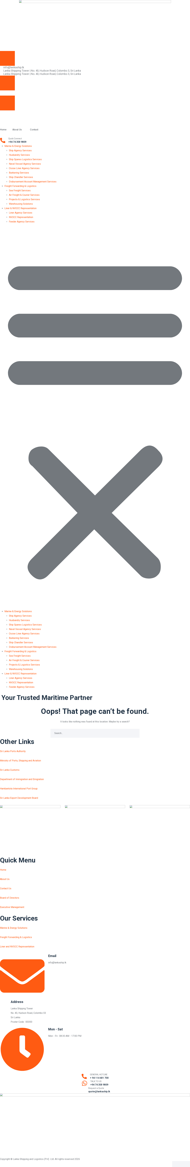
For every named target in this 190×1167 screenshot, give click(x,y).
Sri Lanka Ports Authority (13, 751)
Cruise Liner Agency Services (24, 168)
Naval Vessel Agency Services (25, 163)
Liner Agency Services (20, 212)
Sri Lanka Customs (9, 770)
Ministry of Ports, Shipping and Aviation (20, 760)
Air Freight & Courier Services (24, 195)
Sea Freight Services (20, 190)
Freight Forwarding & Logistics (20, 186)
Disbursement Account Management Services (32, 181)
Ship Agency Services (20, 150)
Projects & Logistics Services (24, 199)
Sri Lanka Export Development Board (19, 798)
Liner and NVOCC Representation (17, 946)
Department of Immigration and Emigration (22, 779)
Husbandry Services (19, 155)
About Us (5, 879)
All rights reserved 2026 (67, 1159)
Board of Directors (9, 897)
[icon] (93, 93)
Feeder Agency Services (21, 221)
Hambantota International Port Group (19, 788)
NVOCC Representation (21, 217)
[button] (95, 418)
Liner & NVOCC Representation (20, 208)
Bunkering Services (19, 172)
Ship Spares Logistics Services (25, 159)
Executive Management (12, 907)
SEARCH (135, 733)
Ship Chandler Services (21, 177)
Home (3, 869)
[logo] (95, 1125)
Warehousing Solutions (21, 203)
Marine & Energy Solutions (18, 146)
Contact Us (5, 888)
